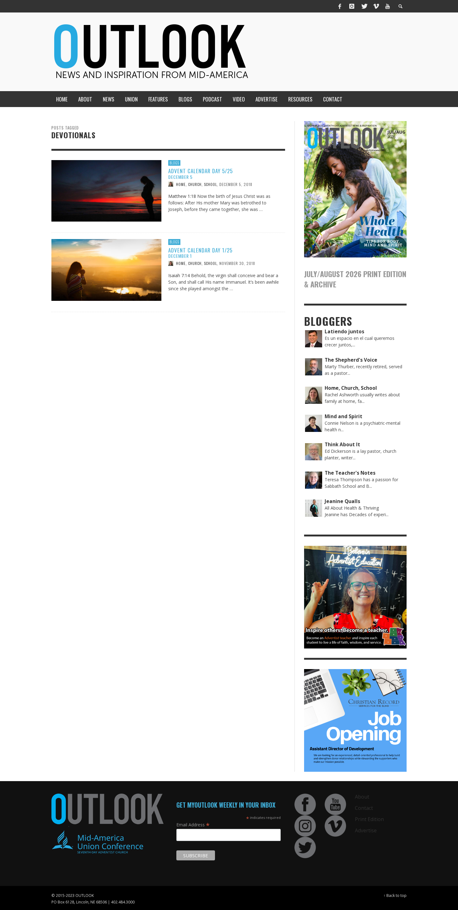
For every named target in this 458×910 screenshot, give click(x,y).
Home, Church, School (196, 184)
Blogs (174, 162)
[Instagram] (352, 6)
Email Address (193, 824)
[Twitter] (364, 6)
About (362, 796)
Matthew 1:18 (182, 196)
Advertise (366, 830)
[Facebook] (340, 6)
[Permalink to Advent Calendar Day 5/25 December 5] (106, 190)
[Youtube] (388, 6)
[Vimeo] (376, 6)
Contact (364, 808)
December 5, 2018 (235, 184)
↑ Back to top (395, 895)
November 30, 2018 (237, 263)
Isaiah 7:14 (179, 275)
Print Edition (369, 819)
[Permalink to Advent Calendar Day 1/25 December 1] (106, 269)
